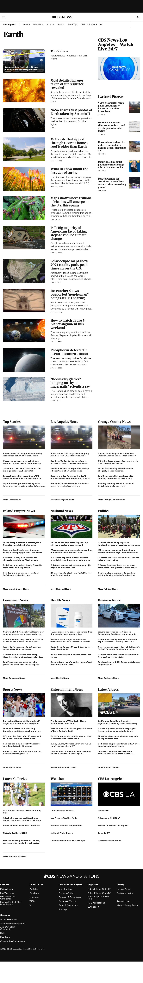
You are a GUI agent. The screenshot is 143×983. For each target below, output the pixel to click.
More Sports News (12, 767)
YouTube (33, 889)
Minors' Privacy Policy (127, 905)
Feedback (5, 937)
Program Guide (66, 893)
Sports (49, 24)
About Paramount (8, 919)
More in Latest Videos (109, 767)
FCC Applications (96, 903)
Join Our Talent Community (7, 928)
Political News (7, 889)
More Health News (60, 678)
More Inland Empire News (16, 589)
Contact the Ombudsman (12, 941)
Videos (61, 24)
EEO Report (93, 907)
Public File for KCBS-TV (99, 889)
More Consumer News (14, 678)
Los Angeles (9, 24)
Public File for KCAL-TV (99, 893)
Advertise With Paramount (13, 923)
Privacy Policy (123, 889)
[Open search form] (138, 17)
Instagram (34, 897)
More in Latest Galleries (14, 856)
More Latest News (12, 499)
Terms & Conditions (68, 905)
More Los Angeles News (62, 499)
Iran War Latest (7, 893)
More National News (61, 589)
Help (2, 933)
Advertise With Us (67, 901)
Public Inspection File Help (98, 897)
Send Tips (72, 24)
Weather (37, 24)
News (26, 24)
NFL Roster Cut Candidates (7, 897)
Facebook (34, 893)
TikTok (32, 901)
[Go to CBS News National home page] (62, 17)
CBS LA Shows (88, 24)
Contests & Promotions (70, 897)
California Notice (125, 893)
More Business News (108, 678)
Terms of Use (123, 901)
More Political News (108, 589)
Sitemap (63, 909)
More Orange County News (111, 499)
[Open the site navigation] (22, 17)
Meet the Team (66, 889)
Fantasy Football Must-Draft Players (11, 903)
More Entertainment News (63, 767)
